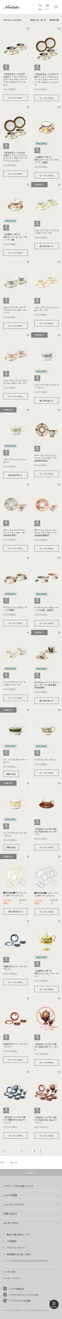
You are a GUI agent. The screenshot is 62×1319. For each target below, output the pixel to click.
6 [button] (34, 1151)
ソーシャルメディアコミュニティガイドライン (27, 1260)
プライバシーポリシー (16, 1247)
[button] (5, 1151)
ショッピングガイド (13, 1204)
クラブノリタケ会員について (18, 1186)
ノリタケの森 (9, 1271)
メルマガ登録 (10, 1195)
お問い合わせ (10, 1213)
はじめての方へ (11, 1223)
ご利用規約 (12, 1241)
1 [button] (21, 1151)
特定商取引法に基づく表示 (18, 1254)
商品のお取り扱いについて (18, 1234)
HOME (2, 1162)
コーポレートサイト (12, 1278)
